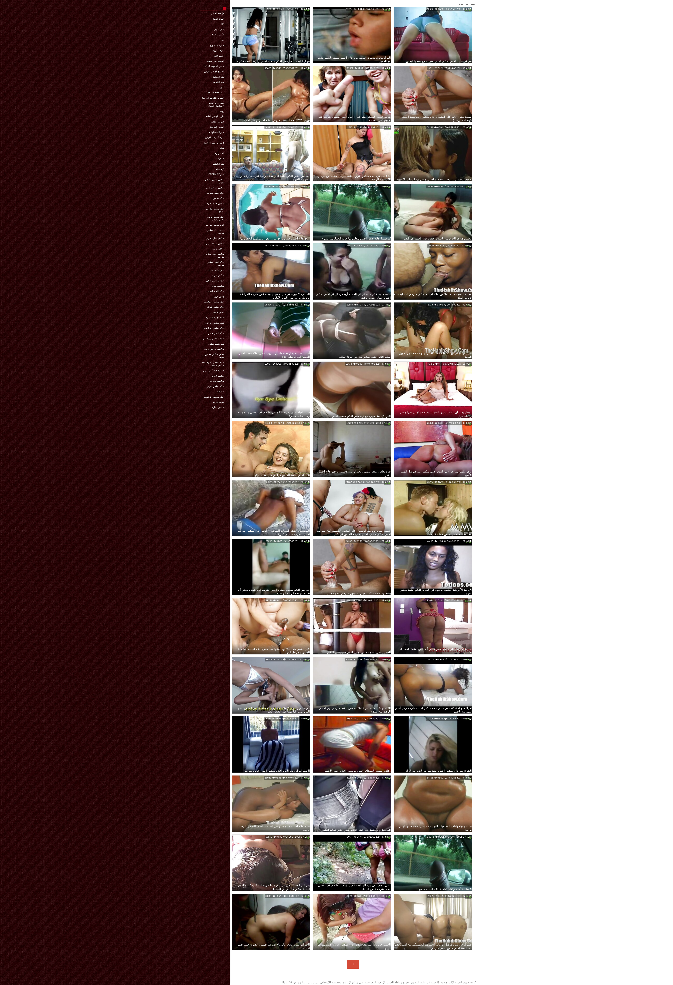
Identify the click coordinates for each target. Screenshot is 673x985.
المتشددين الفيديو (215, 60)
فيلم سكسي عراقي (214, 322)
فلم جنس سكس (216, 343)
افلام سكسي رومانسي (213, 338)
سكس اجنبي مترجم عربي (214, 181)
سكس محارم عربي (215, 238)
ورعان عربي (218, 248)
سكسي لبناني (217, 285)
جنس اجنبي (218, 312)
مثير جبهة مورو (217, 45)
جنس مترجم (218, 402)
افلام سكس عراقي (215, 306)
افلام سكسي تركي (215, 280)
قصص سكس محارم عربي (214, 355)
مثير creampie (216, 174)
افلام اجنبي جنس (216, 333)
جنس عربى (218, 296)
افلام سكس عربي (215, 386)
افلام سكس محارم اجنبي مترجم (215, 218)
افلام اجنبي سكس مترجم (215, 263)
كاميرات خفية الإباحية (214, 142)
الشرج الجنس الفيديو (214, 71)
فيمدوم (220, 158)
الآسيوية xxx (218, 34)
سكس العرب (218, 375)
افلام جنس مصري (215, 192)
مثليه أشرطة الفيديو (214, 137)
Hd (222, 24)
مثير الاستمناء (217, 76)
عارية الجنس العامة (215, 116)
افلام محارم (218, 198)
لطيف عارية (218, 50)
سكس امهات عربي (215, 243)
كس (222, 87)
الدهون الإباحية (217, 126)
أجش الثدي (218, 55)
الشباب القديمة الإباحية (213, 97)
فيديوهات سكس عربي (213, 370)
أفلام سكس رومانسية (213, 301)
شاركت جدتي (217, 121)
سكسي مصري (217, 381)
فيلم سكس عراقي (215, 270)
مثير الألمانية (218, 163)
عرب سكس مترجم (215, 224)
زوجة (222, 111)
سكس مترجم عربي (214, 187)
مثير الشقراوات (216, 132)
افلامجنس (219, 391)
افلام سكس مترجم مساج (215, 210)
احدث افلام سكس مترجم (215, 231)
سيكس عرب (218, 275)
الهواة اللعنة (218, 18)
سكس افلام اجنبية (215, 203)
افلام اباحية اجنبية (216, 291)
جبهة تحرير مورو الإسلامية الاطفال (216, 104)
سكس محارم (218, 407)
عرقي (221, 148)
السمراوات (219, 153)
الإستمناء (220, 169)
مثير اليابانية (218, 82)
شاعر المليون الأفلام (214, 66)
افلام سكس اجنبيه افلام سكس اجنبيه (213, 364)
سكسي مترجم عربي (214, 349)
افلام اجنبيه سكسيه (215, 317)
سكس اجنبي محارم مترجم (215, 255)
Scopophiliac (216, 92)
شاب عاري (219, 29)
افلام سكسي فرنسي (214, 396)
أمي (222, 39)
